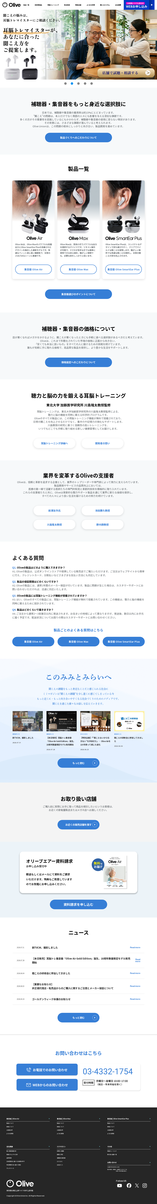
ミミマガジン (61, 1146)
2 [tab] (72, 83)
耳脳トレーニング (53, 5)
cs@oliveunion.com (113, 1167)
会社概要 (10, 1146)
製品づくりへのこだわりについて (78, 137)
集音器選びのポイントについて (78, 294)
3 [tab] (78, 83)
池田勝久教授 (102, 510)
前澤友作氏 (54, 510)
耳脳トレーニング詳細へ (54, 443)
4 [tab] (85, 83)
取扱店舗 (78, 5)
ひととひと (59, 1161)
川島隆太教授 (54, 524)
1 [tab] (65, 83)
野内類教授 (102, 524)
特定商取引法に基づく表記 (14, 1165)
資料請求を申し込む (78, 904)
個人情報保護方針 (11, 1151)
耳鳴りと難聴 (60, 1151)
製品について (10, 1123)
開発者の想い (102, 443)
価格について (10, 1127)
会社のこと (60, 1165)
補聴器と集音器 (61, 1158)
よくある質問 (10, 1133)
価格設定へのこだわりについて (78, 362)
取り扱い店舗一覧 (112, 1154)
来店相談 (67, 5)
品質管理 (9, 1158)
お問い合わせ (112, 1162)
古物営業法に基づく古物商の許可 (16, 1161)
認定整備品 (38, 5)
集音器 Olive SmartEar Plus (123, 269)
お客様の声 (10, 1130)
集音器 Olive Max (78, 269)
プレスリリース (10, 1168)
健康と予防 (60, 1154)
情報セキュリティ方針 (12, 1154)
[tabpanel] (78, 45)
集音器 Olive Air (33, 269)
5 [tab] (91, 83)
